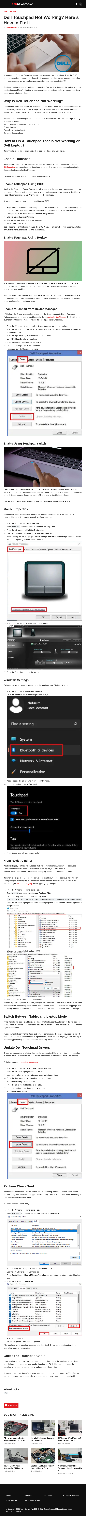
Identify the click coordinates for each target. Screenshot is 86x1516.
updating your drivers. (29, 1062)
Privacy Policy (11, 1500)
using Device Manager (57, 317)
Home (6, 12)
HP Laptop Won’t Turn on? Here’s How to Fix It (69, 1439)
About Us (28, 1496)
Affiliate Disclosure (32, 1500)
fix (6, 1393)
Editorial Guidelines (71, 1496)
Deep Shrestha (11, 27)
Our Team (48, 1496)
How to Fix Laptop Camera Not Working (42, 1439)
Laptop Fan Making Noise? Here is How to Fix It (42, 1467)
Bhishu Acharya (65, 1443)
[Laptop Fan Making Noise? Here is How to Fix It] (43, 1455)
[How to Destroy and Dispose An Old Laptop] (16, 1455)
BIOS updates (9, 167)
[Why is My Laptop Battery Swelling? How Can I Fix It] (16, 1428)
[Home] (21, 4)
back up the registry (24, 884)
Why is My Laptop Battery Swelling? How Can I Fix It (14, 1439)
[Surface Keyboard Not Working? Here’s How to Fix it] (70, 1455)
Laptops (13, 12)
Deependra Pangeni (66, 1473)
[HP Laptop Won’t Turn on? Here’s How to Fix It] (70, 1428)
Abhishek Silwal (10, 1443)
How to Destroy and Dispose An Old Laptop (13, 1467)
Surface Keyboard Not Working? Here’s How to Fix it (70, 1468)
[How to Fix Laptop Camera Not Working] (43, 1428)
